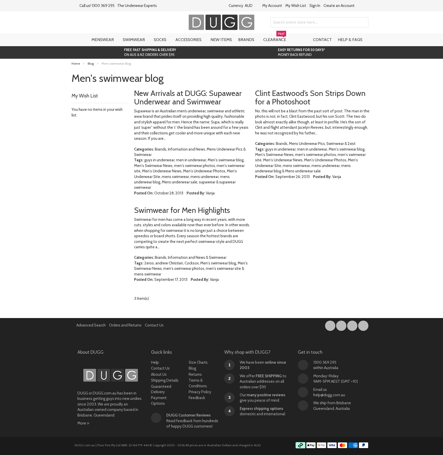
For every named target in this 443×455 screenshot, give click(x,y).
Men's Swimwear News (153, 165)
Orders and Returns (125, 325)
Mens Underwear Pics (225, 149)
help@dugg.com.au (329, 395)
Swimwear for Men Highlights (182, 210)
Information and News (186, 149)
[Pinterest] (363, 324)
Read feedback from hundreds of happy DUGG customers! (192, 421)
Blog (91, 63)
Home (76, 63)
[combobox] (319, 22)
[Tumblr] (352, 324)
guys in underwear (159, 160)
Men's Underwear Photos (204, 171)
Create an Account (339, 5)
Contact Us (154, 325)
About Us (159, 374)
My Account (272, 5)
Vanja (210, 193)
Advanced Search (91, 325)
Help (155, 362)
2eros (149, 263)
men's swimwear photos (194, 165)
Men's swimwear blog (226, 160)
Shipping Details (164, 380)
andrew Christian (169, 263)
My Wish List (295, 5)
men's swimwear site (223, 268)
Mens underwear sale (179, 182)
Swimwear (143, 154)
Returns (195, 374)
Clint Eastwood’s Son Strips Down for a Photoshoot (310, 97)
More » (83, 423)
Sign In (314, 5)
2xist (352, 143)
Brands (160, 149)
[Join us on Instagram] (341, 324)
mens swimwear (175, 176)
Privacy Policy (200, 392)
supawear (207, 182)
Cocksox (192, 263)
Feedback (197, 397)
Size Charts (198, 362)
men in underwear (191, 160)
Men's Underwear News (162, 171)
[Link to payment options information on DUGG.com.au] (332, 446)
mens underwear (204, 176)
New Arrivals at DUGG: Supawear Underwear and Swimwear (188, 97)
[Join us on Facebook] (330, 324)
